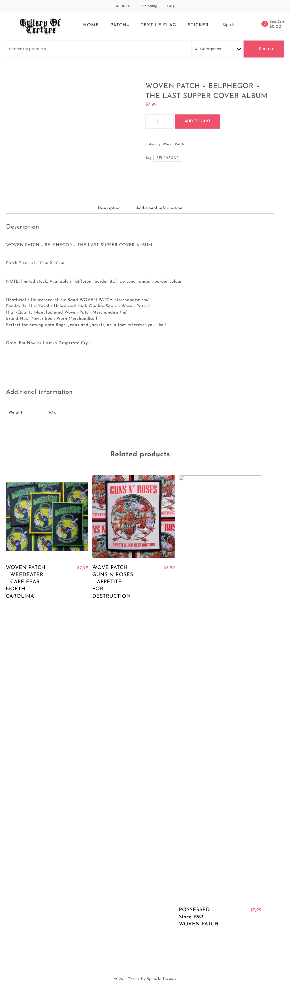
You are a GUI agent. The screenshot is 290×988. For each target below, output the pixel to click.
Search (265, 49)
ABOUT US (124, 6)
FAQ (170, 6)
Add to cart (197, 121)
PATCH (118, 25)
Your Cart (276, 22)
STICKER (198, 25)
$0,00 (275, 27)
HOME (91, 25)
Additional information (159, 208)
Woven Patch (173, 144)
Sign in (229, 24)
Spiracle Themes (161, 979)
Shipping (149, 6)
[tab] (109, 208)
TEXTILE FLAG (158, 25)
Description (109, 208)
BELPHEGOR (168, 158)
